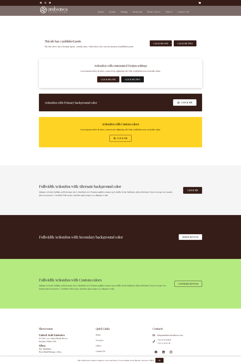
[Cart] (199, 3)
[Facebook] (41, 3)
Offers (98, 345)
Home (98, 335)
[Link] (53, 10)
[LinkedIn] (50, 3)
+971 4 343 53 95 (163, 343)
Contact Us (100, 351)
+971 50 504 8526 (164, 339)
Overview (100, 340)
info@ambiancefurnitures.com (170, 335)
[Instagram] (45, 3)
